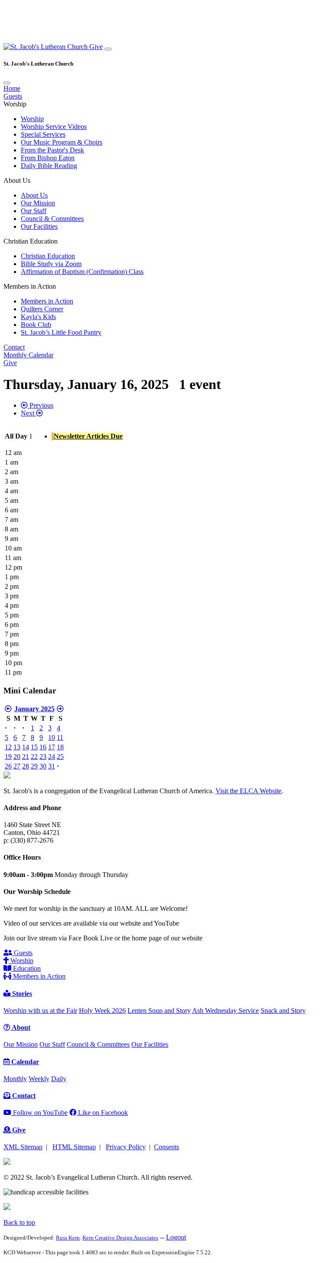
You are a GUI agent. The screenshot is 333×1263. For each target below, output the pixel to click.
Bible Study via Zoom (51, 263)
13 (16, 747)
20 (16, 756)
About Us (34, 195)
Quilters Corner (42, 309)
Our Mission (38, 203)
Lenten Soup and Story (159, 1010)
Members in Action (47, 301)
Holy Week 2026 (102, 1010)
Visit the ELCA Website (248, 791)
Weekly (39, 1078)
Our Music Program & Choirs (61, 142)
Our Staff (33, 210)
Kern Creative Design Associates (120, 1237)
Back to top (19, 1222)
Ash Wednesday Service (225, 1010)
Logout (176, 1237)
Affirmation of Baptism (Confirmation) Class (82, 271)
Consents (166, 1147)
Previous (40, 405)
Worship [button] (14, 104)
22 (34, 756)
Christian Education (48, 256)
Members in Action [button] (29, 286)
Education (26, 968)
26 (8, 766)
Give (96, 46)
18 (60, 747)
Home (11, 88)
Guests (12, 96)
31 (51, 766)
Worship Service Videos (54, 126)
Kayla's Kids (38, 316)
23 (42, 756)
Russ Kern (68, 1237)
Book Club (36, 324)
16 (42, 747)
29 (34, 766)
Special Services (43, 134)
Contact (14, 347)
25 (60, 756)
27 (16, 766)
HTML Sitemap (74, 1147)
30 (42, 766)
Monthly (15, 1078)
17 (51, 747)
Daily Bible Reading (49, 165)
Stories (21, 993)
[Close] (6, 83)
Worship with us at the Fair (40, 1010)
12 (8, 747)
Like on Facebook (102, 1112)
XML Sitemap (22, 1147)
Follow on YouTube (39, 1112)
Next (28, 413)
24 (51, 756)
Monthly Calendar (28, 355)
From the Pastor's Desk (52, 150)
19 (8, 756)
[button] (46, 46)
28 (25, 766)
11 (60, 737)
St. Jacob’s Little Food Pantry (61, 332)
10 (51, 737)
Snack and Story (283, 1010)
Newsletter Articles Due (88, 436)
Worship (32, 118)
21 (25, 756)
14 (25, 747)
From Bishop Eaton (48, 158)
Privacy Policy (126, 1147)
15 (34, 747)
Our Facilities (39, 226)
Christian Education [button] (30, 241)
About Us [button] (16, 180)
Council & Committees (52, 218)
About (20, 1027)
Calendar (24, 1061)
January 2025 (34, 708)
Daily (58, 1078)
